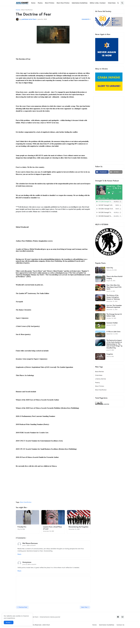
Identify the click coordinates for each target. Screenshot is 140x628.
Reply (19, 554)
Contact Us (120, 625)
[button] (118, 3)
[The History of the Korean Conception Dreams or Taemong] (100, 297)
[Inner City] (100, 270)
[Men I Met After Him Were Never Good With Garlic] (100, 287)
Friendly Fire (22, 527)
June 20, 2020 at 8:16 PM (29, 564)
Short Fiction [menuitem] (49, 3)
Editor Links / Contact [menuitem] (97, 3)
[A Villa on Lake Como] (100, 334)
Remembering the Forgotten (78, 527)
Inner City (109, 268)
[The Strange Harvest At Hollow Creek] (100, 316)
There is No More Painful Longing (114, 277)
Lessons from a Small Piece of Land (52, 528)
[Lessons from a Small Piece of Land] (53, 517)
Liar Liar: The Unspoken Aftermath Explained (114, 306)
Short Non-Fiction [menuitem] (63, 3)
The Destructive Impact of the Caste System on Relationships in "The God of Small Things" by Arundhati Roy (114, 344)
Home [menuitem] (33, 3)
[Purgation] (100, 356)
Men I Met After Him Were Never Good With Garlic (113, 287)
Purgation (109, 354)
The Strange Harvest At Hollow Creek (114, 315)
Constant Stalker (112, 323)
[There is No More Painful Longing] (100, 278)
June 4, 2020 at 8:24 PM (29, 545)
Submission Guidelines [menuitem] (79, 3)
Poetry (97, 382)
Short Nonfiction (27, 10)
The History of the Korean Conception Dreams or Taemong (113, 297)
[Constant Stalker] (100, 325)
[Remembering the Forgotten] (78, 517)
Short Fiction (99, 386)
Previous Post (23, 607)
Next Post (84, 607)
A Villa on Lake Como (113, 331)
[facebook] (118, 617)
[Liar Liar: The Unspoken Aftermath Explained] (100, 307)
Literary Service (100, 379)
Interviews (98, 375)
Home (18, 10)
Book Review (99, 371)
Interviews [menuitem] (112, 3)
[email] (122, 617)
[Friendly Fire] (27, 517)
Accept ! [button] (8, 622)
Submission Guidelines (106, 625)
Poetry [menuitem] (40, 3)
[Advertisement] (53, 484)
